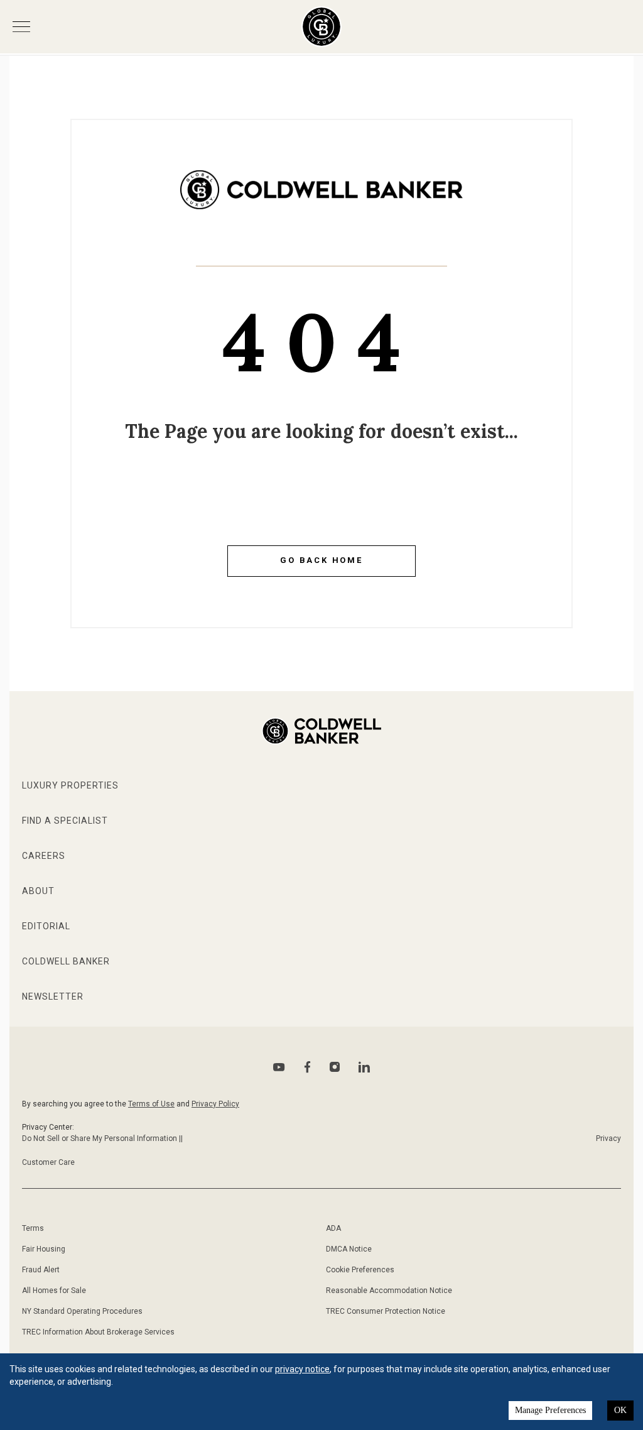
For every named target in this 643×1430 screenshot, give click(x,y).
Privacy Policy (215, 1104)
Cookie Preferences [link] (360, 1269)
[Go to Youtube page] (279, 1067)
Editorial (46, 926)
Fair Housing (43, 1249)
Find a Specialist (65, 821)
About (38, 891)
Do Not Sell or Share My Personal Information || (102, 1138)
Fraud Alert (41, 1269)
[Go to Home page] (321, 199)
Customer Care (48, 1162)
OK (620, 1410)
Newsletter (53, 996)
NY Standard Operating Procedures (82, 1311)
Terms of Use (151, 1104)
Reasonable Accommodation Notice (389, 1290)
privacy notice (302, 1369)
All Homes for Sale (54, 1290)
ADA (333, 1228)
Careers (43, 856)
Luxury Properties (70, 785)
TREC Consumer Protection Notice (385, 1311)
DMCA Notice (349, 1249)
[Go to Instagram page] (335, 1067)
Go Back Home (321, 560)
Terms (33, 1228)
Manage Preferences (550, 1410)
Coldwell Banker (66, 961)
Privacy (608, 1138)
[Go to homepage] (321, 26)
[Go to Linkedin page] (364, 1066)
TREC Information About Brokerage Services (98, 1332)
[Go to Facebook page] (307, 1067)
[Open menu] (21, 26)
